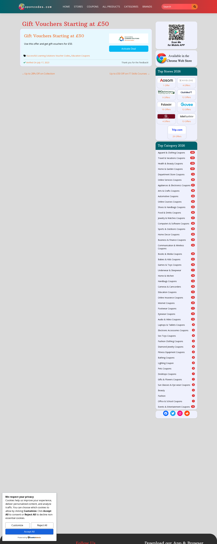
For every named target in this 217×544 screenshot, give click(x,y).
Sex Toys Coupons (176, 335)
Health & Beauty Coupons (176, 163)
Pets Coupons (176, 368)
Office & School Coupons (176, 401)
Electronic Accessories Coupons (176, 330)
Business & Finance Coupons (176, 240)
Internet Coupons (176, 303)
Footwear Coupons (176, 308)
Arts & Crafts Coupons (176, 190)
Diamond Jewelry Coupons (176, 346)
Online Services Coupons (176, 179)
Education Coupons (80, 55)
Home (66, 6)
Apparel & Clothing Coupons (176, 152)
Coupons (92, 6)
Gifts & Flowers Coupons (176, 379)
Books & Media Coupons (176, 254)
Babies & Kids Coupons (176, 259)
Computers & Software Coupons (176, 223)
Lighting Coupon (176, 363)
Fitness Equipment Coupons (176, 352)
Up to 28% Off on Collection (39, 73)
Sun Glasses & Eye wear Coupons (176, 385)
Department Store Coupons (176, 174)
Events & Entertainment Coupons (176, 406)
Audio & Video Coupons (176, 319)
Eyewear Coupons (176, 314)
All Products (111, 6)
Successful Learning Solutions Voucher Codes (48, 55)
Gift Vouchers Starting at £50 (54, 35)
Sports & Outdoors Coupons (176, 229)
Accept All (29, 531)
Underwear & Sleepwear (176, 270)
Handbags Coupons (176, 281)
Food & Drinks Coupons (176, 212)
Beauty (176, 390)
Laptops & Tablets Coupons (176, 324)
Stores (78, 6)
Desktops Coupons (176, 374)
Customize (17, 525)
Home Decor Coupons (176, 234)
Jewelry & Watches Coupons (176, 218)
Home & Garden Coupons (176, 169)
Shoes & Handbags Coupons (176, 207)
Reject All (42, 525)
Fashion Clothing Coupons (176, 341)
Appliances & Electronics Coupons (176, 185)
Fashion (176, 395)
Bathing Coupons (176, 357)
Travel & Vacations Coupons (176, 158)
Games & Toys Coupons (176, 264)
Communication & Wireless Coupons (176, 247)
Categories (131, 6)
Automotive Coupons (176, 196)
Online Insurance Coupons (176, 297)
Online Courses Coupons (176, 201)
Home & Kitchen (176, 275)
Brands (147, 6)
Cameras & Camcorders (176, 286)
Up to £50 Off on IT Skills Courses (128, 73)
